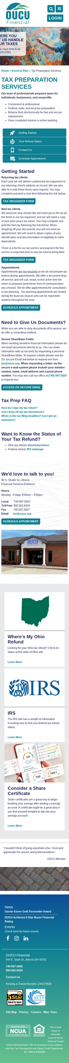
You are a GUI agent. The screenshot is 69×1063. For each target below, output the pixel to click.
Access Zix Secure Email (22, 387)
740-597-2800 (14, 966)
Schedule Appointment (32, 158)
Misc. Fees (50, 1012)
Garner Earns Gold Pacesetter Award (28, 911)
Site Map (11, 1012)
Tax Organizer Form (18, 201)
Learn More (15, 662)
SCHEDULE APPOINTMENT (21, 521)
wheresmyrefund (38, 445)
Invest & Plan (20, 70)
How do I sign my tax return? (19, 407)
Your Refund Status (30, 141)
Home (5, 70)
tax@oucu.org (10, 363)
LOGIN (55, 18)
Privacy (24, 1012)
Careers (36, 1012)
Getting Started (27, 132)
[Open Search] (51, 8)
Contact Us (25, 150)
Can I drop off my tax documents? (22, 411)
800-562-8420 (14, 970)
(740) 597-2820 (57, 375)
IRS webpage (35, 449)
